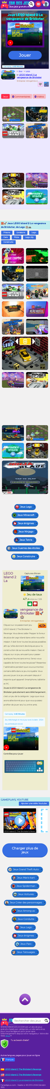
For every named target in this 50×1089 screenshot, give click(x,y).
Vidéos (39, 96)
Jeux (5, 96)
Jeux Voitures (26, 894)
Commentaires (21, 96)
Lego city (29, 237)
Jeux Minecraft (25, 515)
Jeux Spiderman (26, 886)
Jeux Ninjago (25, 531)
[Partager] (46, 84)
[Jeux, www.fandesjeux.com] (16, 5)
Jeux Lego (26, 506)
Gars (5, 237)
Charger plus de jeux (25, 850)
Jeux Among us (26, 910)
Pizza (16, 237)
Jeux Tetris (26, 539)
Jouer (25, 55)
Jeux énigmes (26, 523)
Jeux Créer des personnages (26, 902)
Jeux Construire (26, 556)
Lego (34, 232)
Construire (8, 242)
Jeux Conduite (26, 919)
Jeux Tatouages (26, 952)
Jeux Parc (26, 943)
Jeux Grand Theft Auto (26, 869)
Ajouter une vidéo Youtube (34, 803)
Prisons (6, 232)
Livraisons (21, 232)
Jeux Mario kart (26, 877)
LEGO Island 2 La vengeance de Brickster (24, 1080)
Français (9, 1059)
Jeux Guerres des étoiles (26, 548)
